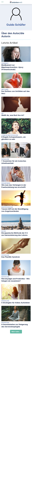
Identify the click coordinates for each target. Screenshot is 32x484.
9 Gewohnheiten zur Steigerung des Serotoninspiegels (14, 325)
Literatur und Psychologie (9, 135)
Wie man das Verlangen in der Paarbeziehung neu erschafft (13, 186)
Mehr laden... (16, 331)
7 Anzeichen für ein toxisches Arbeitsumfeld (13, 162)
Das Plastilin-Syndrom (10, 257)
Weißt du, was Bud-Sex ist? (12, 115)
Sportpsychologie (7, 207)
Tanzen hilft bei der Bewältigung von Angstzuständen (14, 210)
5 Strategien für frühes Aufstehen (15, 303)
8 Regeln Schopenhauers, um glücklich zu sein (13, 138)
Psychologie (5, 159)
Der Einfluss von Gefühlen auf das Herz (15, 92)
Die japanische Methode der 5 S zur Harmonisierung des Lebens (14, 234)
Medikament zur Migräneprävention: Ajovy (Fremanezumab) (12, 67)
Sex (2, 113)
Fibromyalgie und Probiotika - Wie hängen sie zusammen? (15, 280)
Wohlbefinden (5, 183)
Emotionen (4, 89)
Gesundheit (5, 63)
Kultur (3, 231)
